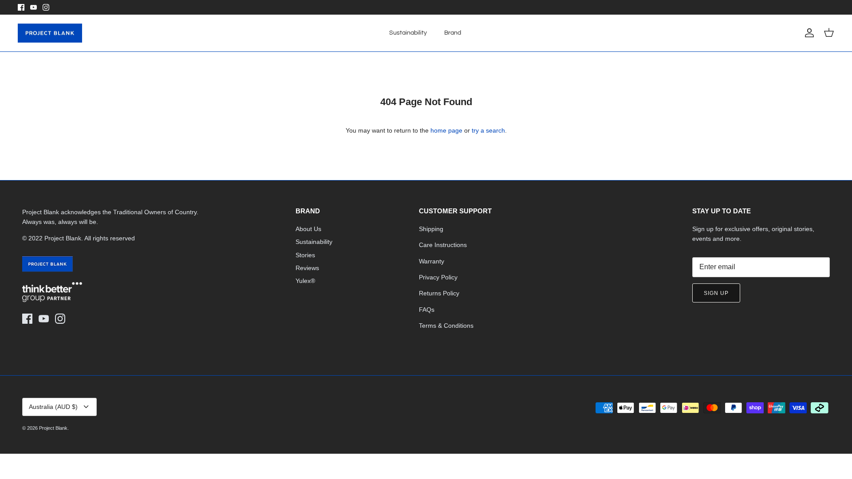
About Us (308, 228)
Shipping (431, 228)
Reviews (307, 267)
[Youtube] (33, 7)
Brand (452, 33)
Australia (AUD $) (53, 406)
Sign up (716, 293)
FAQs (426, 309)
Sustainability (408, 33)
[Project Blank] (50, 33)
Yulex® (305, 280)
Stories (305, 255)
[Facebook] (21, 7)
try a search (488, 130)
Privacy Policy (438, 277)
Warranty (431, 261)
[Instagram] (46, 7)
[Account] (808, 32)
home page (446, 130)
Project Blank (53, 428)
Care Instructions (443, 244)
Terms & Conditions (446, 325)
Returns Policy (439, 293)
